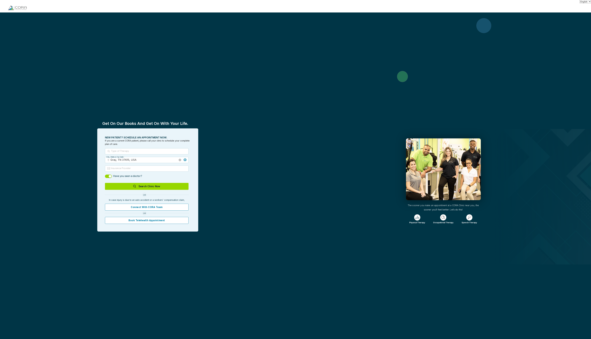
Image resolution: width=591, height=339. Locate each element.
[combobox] (149, 151)
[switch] (108, 176)
